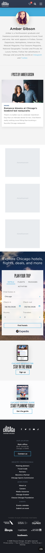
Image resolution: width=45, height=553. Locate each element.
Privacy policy (8, 543)
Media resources (22, 491)
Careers (23, 489)
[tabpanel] (22, 312)
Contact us (22, 454)
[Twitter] (25, 429)
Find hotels (22, 325)
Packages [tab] (32, 282)
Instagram (37, 55)
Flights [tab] (21, 282)
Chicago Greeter (22, 494)
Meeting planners (22, 466)
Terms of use (36, 543)
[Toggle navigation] (40, 4)
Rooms (6, 312)
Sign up (22, 372)
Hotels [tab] (11, 282)
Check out (27, 302)
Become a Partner (22, 475)
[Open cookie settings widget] (41, 549)
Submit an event (22, 508)
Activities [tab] (22, 286)
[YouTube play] (34, 429)
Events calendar (22, 505)
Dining (6, 105)
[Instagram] (30, 429)
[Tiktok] (38, 429)
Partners (22, 472)
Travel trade (22, 469)
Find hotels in (9, 292)
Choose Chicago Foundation (22, 498)
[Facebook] (21, 429)
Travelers (27, 312)
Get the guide (22, 411)
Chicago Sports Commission (22, 478)
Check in (7, 302)
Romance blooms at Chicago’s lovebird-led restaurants (20, 109)
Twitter (24, 58)
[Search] (35, 3)
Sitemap (22, 545)
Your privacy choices (22, 543)
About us (22, 485)
